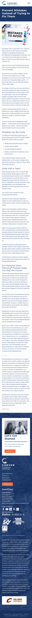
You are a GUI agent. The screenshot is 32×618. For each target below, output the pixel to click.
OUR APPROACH (7, 473)
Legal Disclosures (23, 615)
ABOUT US (5, 476)
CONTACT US (7, 484)
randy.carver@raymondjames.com (12, 351)
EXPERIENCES (6, 480)
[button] (28, 3)
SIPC (20, 542)
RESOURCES (6, 478)
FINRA (16, 542)
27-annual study (11, 228)
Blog (8, 409)
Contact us (10, 451)
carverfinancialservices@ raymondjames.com (17, 503)
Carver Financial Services (17, 614)
